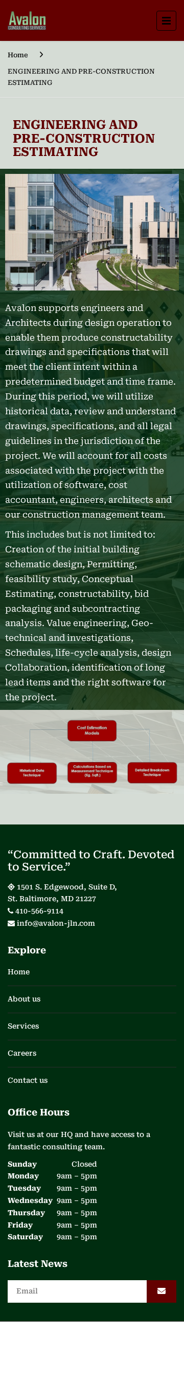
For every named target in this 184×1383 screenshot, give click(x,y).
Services (23, 1026)
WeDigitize (136, 1355)
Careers (22, 1053)
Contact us (28, 1080)
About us (24, 999)
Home (18, 55)
